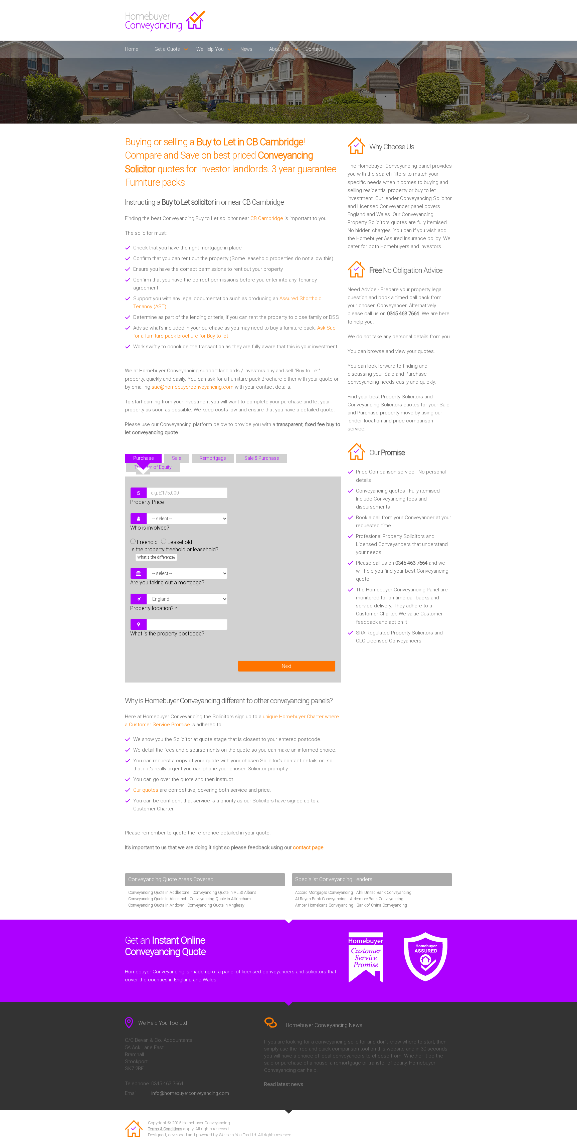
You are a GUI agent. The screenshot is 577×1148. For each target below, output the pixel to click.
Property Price (147, 502)
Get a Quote (167, 49)
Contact (314, 49)
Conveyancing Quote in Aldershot (157, 899)
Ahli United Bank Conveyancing (383, 892)
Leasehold (180, 542)
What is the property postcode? (167, 633)
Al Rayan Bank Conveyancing (321, 899)
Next (286, 666)
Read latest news (283, 1084)
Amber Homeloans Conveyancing (324, 905)
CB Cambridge (266, 218)
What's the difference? (156, 557)
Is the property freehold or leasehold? (174, 553)
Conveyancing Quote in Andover (156, 905)
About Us (279, 49)
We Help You (210, 49)
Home (131, 49)
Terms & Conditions (165, 1129)
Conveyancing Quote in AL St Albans (224, 892)
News (246, 49)
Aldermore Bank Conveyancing (376, 899)
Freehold (147, 542)
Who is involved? (149, 528)
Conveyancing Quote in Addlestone (158, 892)
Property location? (153, 608)
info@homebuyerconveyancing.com (190, 1093)
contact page (308, 847)
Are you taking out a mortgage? (167, 582)
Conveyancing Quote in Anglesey (215, 905)
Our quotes (145, 790)
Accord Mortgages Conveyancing (324, 892)
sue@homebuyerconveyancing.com (192, 387)
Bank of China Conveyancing (382, 905)
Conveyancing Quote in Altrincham (220, 899)
